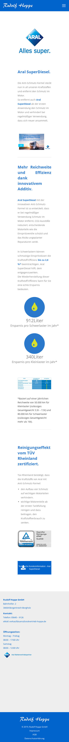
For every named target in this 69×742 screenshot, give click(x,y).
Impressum (35, 730)
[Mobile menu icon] (64, 6)
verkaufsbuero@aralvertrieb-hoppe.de (27, 621)
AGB (35, 734)
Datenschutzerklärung (34, 738)
